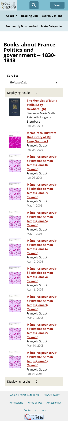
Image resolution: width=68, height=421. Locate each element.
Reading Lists (30, 15)
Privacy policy (51, 395)
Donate (57, 5)
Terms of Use (34, 402)
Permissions (16, 402)
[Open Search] (34, 5)
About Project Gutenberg (24, 395)
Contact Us (30, 410)
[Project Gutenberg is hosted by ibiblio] (34, 418)
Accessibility (54, 402)
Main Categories (52, 26)
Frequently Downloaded (22, 26)
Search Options (52, 15)
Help (43, 410)
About (11, 15)
